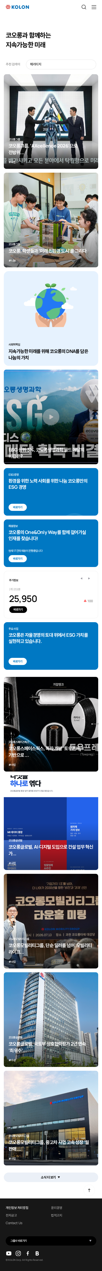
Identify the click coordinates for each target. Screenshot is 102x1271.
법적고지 (56, 1215)
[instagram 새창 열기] (18, 1253)
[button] (89, 578)
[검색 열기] (84, 7)
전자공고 (11, 1215)
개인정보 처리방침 (17, 1208)
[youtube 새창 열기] (9, 1253)
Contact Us (14, 1223)
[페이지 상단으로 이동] (89, 1190)
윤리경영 (56, 1208)
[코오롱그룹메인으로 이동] (17, 7)
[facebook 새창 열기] (28, 1253)
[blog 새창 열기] (37, 1253)
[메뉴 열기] (94, 7)
